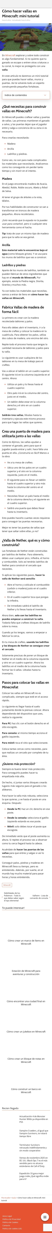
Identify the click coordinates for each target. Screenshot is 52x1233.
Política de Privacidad (12, 1219)
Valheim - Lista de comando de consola (39, 896)
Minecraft (10, 55)
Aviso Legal (7, 1216)
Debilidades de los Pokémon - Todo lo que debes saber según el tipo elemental (14, 897)
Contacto (6, 1225)
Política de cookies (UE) (12, 1228)
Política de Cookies (10, 1222)
